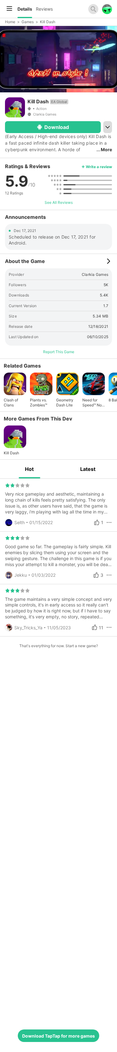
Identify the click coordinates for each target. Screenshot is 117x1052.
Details (24, 9)
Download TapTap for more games (58, 1036)
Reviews (44, 9)
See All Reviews (59, 202)
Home (10, 21)
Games (28, 21)
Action (41, 108)
